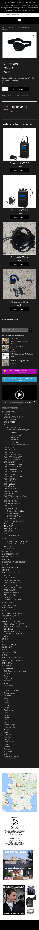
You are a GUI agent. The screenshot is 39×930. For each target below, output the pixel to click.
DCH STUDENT (9, 533)
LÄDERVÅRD (9, 549)
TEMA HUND (9, 524)
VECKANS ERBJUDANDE (13, 417)
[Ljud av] (30, 402)
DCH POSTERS (9, 447)
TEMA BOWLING (10, 529)
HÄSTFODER (7, 642)
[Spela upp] (5, 402)
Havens (6, 717)
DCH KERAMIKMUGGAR (13, 457)
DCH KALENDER (10, 415)
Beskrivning (5, 108)
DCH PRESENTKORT (11, 420)
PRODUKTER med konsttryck (18, 430)
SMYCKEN (6, 570)
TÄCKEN (7, 636)
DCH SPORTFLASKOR (12, 460)
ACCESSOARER (10, 595)
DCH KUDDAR (9, 484)
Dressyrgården (9, 693)
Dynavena (7, 695)
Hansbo (7, 715)
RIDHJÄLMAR (7, 603)
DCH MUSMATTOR (11, 494)
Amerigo (7, 681)
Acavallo (7, 674)
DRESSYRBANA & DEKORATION (14, 562)
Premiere (7, 747)
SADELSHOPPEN (8, 539)
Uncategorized (9, 759)
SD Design (8, 752)
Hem (3, 28)
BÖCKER (5, 650)
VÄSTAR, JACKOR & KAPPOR (15, 588)
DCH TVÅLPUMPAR (11, 482)
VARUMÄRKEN (8, 668)
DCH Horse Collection (12, 691)
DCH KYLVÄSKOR (10, 489)
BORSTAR (7, 619)
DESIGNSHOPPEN (9, 412)
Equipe (6, 708)
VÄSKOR (5, 565)
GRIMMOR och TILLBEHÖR (14, 624)
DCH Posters (11, 518)
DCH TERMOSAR (10, 469)
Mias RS (7, 737)
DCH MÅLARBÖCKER (12, 499)
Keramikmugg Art (17, 435)
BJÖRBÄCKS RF (8, 666)
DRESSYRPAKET (8, 551)
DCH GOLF (8, 531)
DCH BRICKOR (9, 474)
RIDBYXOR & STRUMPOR (13, 600)
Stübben (7, 754)
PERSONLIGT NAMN (11, 536)
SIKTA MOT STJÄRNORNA (12, 652)
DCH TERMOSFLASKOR (13, 464)
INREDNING (6, 559)
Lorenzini (7, 734)
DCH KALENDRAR (10, 491)
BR (5, 688)
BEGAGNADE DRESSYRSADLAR (16, 541)
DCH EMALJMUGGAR (12, 455)
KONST (6, 424)
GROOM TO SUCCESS (10, 616)
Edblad (6, 700)
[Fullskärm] (34, 402)
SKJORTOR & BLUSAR (12, 583)
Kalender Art (15, 432)
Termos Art (14, 440)
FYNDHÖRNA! (7, 663)
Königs (6, 730)
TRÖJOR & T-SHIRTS (11, 585)
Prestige (7, 749)
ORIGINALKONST (13, 427)
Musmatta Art (15, 442)
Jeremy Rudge (9, 725)
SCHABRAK (8, 629)
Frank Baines (8, 710)
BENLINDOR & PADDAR (13, 634)
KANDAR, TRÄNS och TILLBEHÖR (16, 627)
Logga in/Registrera (13, 15)
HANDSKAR (8, 597)
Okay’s (6, 739)
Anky (6, 683)
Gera (6, 713)
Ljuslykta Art (15, 437)
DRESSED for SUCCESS (11, 573)
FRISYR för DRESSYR (10, 567)
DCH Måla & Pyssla (14, 516)
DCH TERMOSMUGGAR (13, 467)
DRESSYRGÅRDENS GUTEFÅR (14, 658)
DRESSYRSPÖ (7, 608)
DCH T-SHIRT (9, 452)
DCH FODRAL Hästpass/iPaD (15, 496)
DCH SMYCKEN (9, 422)
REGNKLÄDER (9, 590)
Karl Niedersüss (9, 727)
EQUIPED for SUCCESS (11, 621)
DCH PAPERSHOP (10, 508)
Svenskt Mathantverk (11, 756)
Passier (6, 744)
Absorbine (8, 678)
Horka (6, 720)
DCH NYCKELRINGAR (12, 504)
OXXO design (9, 742)
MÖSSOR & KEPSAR (11, 592)
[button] (19, 394)
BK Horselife (8, 686)
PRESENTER (7, 557)
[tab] (6, 108)
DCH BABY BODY (10, 450)
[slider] (17, 402)
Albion (6, 676)
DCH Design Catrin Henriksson (15, 671)
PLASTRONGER (10, 578)
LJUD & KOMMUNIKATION (14, 28)
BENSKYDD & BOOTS (12, 631)
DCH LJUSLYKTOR (11, 479)
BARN (4, 611)
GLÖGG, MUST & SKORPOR (12, 660)
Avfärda (30, 10)
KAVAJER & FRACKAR (12, 580)
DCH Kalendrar (12, 514)
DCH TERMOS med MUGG (14, 472)
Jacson (6, 722)
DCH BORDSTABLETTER (13, 477)
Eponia (6, 703)
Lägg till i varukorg (18, 89)
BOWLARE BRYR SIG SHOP (14, 521)
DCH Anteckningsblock (15, 511)
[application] (19, 394)
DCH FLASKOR (9, 462)
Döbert (6, 698)
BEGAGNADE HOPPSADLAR (14, 544)
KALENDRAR (7, 647)
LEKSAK (5, 639)
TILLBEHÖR (8, 546)
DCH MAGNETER (10, 506)
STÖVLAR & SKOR (9, 605)
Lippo (6, 732)
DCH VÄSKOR (9, 486)
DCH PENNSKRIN (10, 501)
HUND (4, 655)
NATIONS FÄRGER (9, 644)
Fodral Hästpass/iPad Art (20, 445)
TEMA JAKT (8, 526)
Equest (6, 705)
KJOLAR (7, 575)
